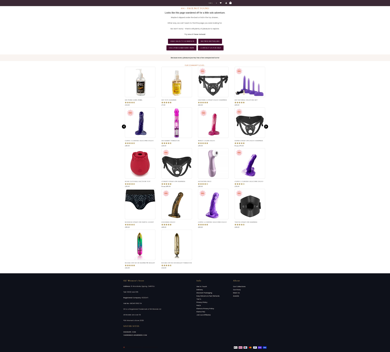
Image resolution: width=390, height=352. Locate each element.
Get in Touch (202, 286)
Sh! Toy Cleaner (168, 100)
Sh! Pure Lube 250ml (133, 100)
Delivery (200, 290)
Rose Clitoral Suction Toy (137, 181)
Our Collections (239, 286)
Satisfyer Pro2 (204, 181)
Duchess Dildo (168, 222)
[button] (130, 102)
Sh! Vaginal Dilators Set (246, 100)
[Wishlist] (220, 3)
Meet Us (236, 293)
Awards (236, 296)
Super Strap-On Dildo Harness (249, 141)
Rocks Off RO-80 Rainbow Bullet (140, 263)
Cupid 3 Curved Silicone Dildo (139, 141)
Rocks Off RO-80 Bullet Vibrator (176, 263)
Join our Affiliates (204, 315)
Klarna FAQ (201, 312)
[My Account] (226, 3)
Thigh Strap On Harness (246, 222)
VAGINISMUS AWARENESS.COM (135, 335)
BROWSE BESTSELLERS (210, 41)
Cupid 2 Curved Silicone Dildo (249, 181)
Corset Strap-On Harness (173, 181)
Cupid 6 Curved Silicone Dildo (212, 222)
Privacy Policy (202, 302)
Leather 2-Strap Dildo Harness (212, 100)
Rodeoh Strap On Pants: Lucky (139, 222)
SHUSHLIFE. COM (129, 332)
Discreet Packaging (204, 293)
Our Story (237, 290)
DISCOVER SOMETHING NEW (181, 48)
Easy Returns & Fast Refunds (208, 296)
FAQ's (199, 305)
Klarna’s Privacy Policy (205, 308)
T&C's (199, 299)
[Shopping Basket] (230, 3)
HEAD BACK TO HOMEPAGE (182, 41)
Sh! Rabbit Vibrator (170, 141)
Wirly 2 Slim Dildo (206, 141)
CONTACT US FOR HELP (210, 48)
